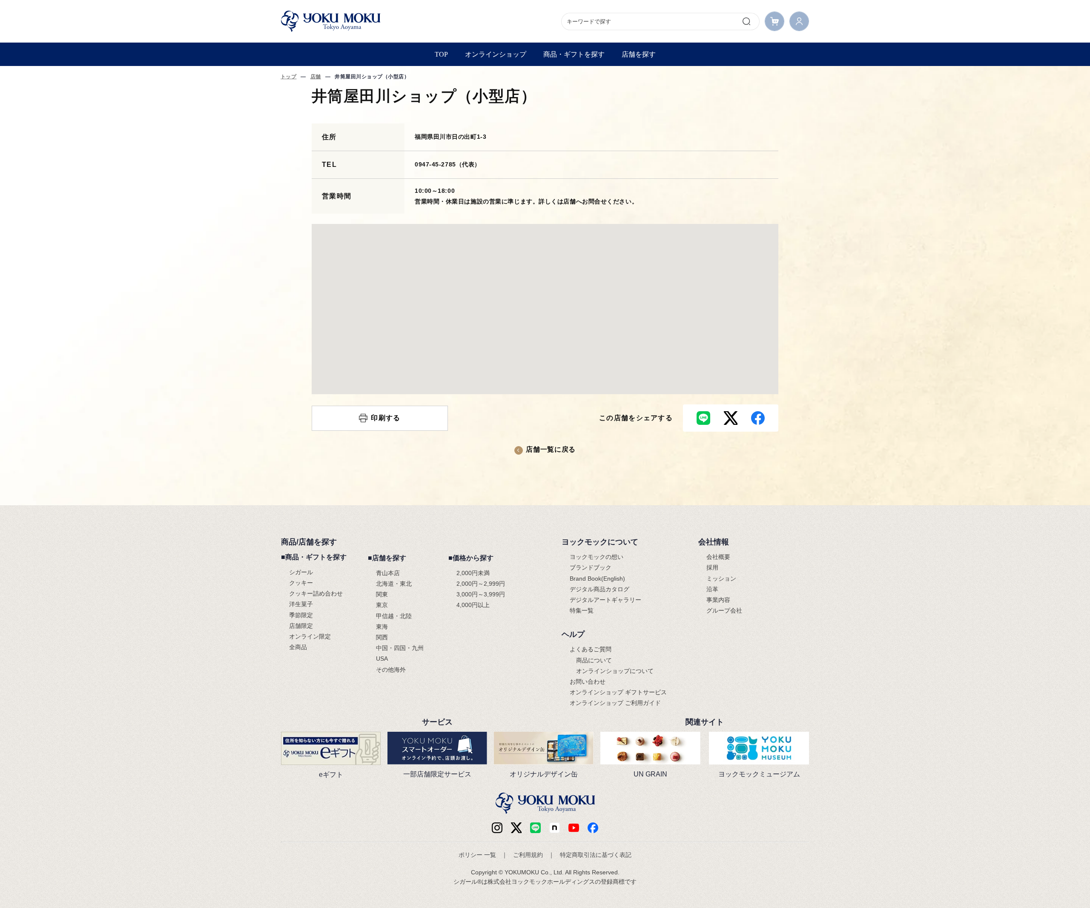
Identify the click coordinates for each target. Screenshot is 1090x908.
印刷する (385, 417)
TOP (441, 54)
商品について (594, 660)
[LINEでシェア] (703, 418)
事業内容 (718, 599)
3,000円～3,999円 (480, 594)
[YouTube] (573, 827)
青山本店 (388, 573)
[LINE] (535, 827)
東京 (382, 605)
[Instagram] (497, 827)
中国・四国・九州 (400, 647)
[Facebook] (554, 827)
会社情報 (713, 542)
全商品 (298, 647)
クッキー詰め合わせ (316, 593)
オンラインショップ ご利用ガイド (615, 702)
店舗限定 (301, 625)
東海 (382, 626)
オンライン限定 (310, 636)
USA (382, 658)
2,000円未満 (473, 573)
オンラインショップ (495, 54)
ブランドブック (590, 567)
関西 (382, 637)
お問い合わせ (587, 681)
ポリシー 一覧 (477, 854)
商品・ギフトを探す (574, 54)
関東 (382, 594)
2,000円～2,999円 (480, 583)
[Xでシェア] (730, 418)
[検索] (746, 21)
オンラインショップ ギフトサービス (618, 692)
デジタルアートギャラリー (605, 599)
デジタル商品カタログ (599, 589)
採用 (712, 567)
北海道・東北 (394, 583)
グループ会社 (724, 610)
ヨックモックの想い (596, 556)
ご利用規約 (528, 854)
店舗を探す (639, 54)
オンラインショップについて (615, 670)
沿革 (712, 589)
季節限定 (301, 615)
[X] (516, 827)
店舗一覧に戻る (550, 449)
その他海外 (391, 669)
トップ (288, 77)
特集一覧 (582, 610)
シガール (301, 572)
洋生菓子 (301, 604)
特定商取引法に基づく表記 (595, 854)
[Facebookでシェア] (758, 418)
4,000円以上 (473, 605)
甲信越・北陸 (394, 616)
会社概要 (718, 556)
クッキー (301, 582)
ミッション (721, 578)
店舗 (315, 77)
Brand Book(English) (597, 578)
